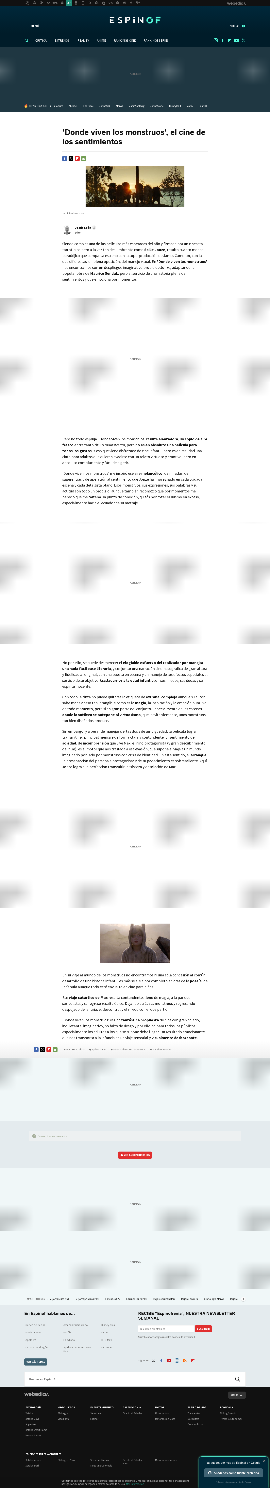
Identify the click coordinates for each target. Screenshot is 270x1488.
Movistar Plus (33, 1332)
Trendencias (194, 1413)
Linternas (106, 1347)
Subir (234, 1395)
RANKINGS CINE (125, 40)
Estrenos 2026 (112, 1299)
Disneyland (175, 106)
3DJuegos (63, 1413)
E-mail (83, 158)
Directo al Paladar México (132, 1461)
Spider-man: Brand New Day (77, 1349)
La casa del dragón (36, 1347)
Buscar (237, 1379)
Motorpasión (162, 1413)
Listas (104, 1332)
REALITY (83, 40)
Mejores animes (189, 1299)
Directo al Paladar (132, 1413)
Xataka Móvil (32, 1419)
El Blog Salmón (228, 1413)
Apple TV (30, 1340)
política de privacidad (183, 1337)
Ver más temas (35, 1362)
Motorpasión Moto (165, 1419)
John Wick (104, 106)
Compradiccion (196, 1424)
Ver (137, 1155)
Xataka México (33, 1460)
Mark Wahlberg (136, 106)
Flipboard (229, 40)
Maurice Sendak (162, 1049)
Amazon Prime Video (75, 1325)
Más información (135, 1484)
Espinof (135, 20)
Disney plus (108, 1325)
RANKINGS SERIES (156, 40)
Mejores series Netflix (164, 1299)
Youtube (236, 40)
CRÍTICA (41, 40)
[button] (85, 227)
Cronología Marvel (214, 1299)
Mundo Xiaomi (33, 1435)
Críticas (80, 1049)
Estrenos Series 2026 (137, 1299)
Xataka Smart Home (36, 1430)
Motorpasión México (166, 1460)
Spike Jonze (99, 1049)
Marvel (119, 106)
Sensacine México (99, 1460)
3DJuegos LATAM (67, 1460)
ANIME (101, 40)
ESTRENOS (62, 40)
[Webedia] (36, 1394)
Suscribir (203, 1328)
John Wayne (156, 106)
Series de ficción (35, 1325)
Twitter (243, 40)
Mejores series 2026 (60, 1299)
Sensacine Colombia (101, 1465)
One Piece (88, 106)
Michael (73, 106)
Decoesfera (193, 1419)
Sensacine (95, 1413)
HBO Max (106, 1340)
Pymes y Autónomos (231, 1419)
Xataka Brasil (32, 1465)
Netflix (67, 1332)
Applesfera (30, 1424)
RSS (185, 1360)
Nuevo (234, 26)
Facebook (222, 40)
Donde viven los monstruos (129, 1049)
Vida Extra (63, 1419)
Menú (35, 26)
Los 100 (203, 106)
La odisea (58, 106)
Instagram (215, 40)
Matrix (190, 106)
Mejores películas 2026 (88, 1299)
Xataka (29, 1413)
